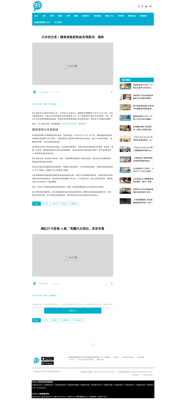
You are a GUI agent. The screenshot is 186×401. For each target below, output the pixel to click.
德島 (64, 203)
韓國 (76, 16)
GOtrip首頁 (36, 104)
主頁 (36, 16)
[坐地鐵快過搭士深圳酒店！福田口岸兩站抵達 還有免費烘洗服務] (125, 128)
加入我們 (58, 22)
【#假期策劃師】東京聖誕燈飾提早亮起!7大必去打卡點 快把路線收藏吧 (143, 202)
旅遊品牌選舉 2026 (42, 22)
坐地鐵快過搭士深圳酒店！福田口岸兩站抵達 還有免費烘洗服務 (143, 129)
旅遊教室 (143, 16)
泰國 (60, 16)
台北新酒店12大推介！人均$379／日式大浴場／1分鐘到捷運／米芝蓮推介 (143, 171)
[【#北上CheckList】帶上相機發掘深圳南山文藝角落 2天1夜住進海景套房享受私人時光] (125, 149)
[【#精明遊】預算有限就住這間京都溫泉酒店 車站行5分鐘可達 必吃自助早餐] (125, 159)
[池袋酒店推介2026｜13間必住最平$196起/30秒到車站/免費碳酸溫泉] (125, 86)
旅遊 (45, 104)
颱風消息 (132, 16)
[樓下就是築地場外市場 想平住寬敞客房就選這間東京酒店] (125, 107)
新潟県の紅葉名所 (69, 124)
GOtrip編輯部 (43, 283)
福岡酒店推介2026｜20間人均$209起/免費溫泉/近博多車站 (143, 119)
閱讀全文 (72, 311)
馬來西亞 (85, 16)
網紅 (55, 320)
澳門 (52, 16)
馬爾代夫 (66, 320)
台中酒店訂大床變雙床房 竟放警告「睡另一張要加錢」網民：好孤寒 (143, 181)
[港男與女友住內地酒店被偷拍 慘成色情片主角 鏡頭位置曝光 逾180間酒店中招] (125, 191)
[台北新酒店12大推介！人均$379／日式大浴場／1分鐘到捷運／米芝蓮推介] (125, 170)
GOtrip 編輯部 (43, 92)
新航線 (74, 203)
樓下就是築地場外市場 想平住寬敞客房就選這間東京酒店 (143, 108)
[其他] (111, 93)
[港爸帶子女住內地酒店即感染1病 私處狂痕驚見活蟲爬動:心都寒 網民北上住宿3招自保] (125, 99)
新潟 (55, 203)
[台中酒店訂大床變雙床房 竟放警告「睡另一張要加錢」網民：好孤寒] (125, 181)
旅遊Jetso (109, 16)
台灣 (68, 16)
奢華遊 (121, 16)
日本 (44, 16)
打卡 (46, 320)
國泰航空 (82, 124)
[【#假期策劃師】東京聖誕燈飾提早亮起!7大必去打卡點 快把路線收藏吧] (125, 201)
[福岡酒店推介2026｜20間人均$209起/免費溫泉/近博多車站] (125, 118)
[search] (151, 6)
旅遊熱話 (53, 104)
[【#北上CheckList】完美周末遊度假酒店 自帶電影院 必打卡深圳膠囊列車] (125, 138)
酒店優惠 (97, 16)
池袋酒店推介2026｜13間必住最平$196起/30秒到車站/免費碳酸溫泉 (143, 87)
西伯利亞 (79, 320)
